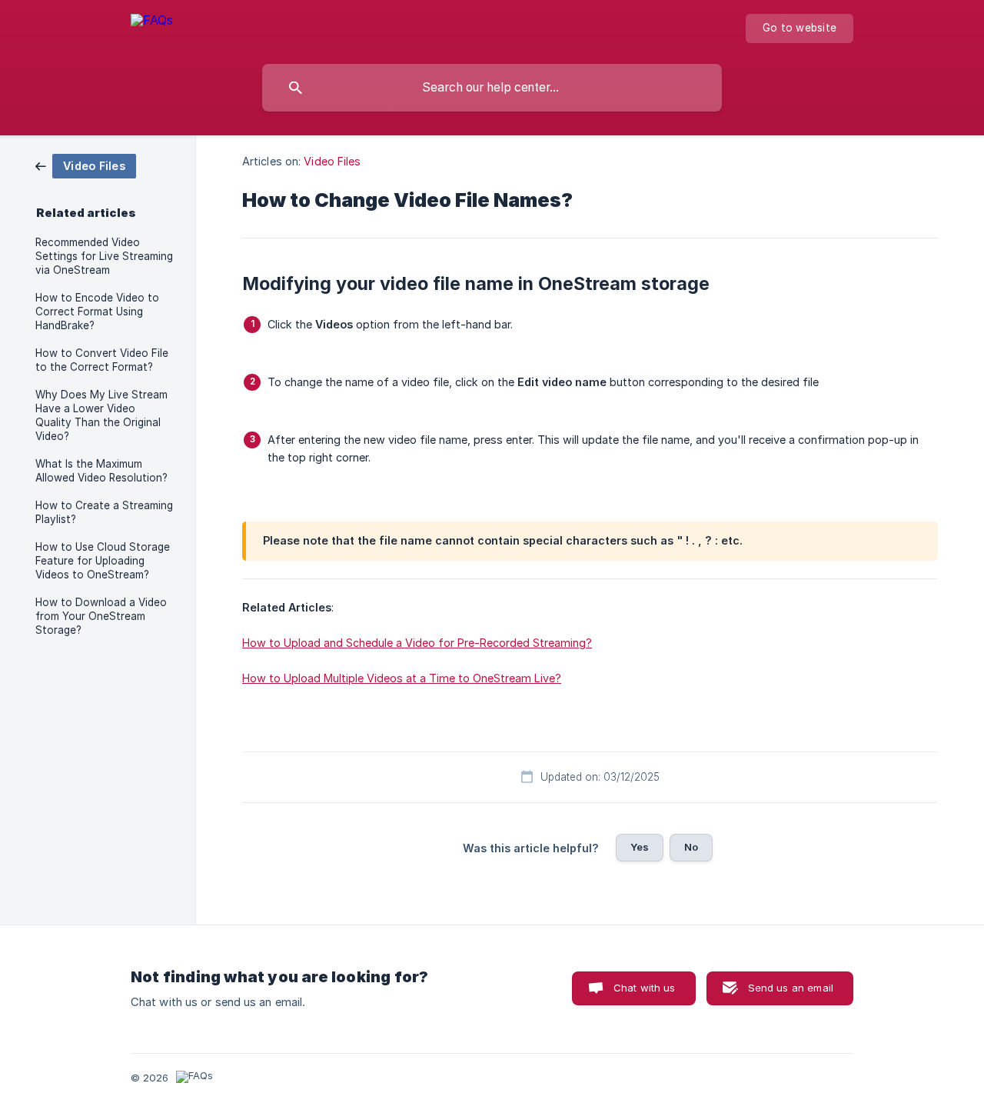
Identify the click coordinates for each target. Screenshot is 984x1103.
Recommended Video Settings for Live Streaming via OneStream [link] (104, 256)
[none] (152, 28)
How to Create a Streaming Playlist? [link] (104, 512)
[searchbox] (492, 88)
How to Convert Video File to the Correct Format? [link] (101, 360)
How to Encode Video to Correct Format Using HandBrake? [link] (97, 312)
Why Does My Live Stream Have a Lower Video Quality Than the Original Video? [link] (101, 415)
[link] (85, 165)
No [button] (691, 847)
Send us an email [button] (790, 987)
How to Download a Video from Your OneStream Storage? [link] (101, 616)
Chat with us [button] (644, 987)
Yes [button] (639, 847)
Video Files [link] (332, 161)
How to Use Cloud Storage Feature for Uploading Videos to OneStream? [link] (102, 561)
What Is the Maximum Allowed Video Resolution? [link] (101, 471)
